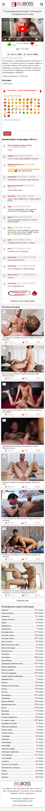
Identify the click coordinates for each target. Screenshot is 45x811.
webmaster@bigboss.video (22, 801)
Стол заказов (35, 791)
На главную (7, 789)
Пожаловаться (13, 791)
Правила (13, 793)
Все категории (19, 789)
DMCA (21, 793)
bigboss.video (28, 805)
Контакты (25, 791)
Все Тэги (29, 789)
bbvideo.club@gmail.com (24, 799)
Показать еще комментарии (23, 301)
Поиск (37, 789)
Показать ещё (22, 601)
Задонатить (30, 793)
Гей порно (7, 84)
